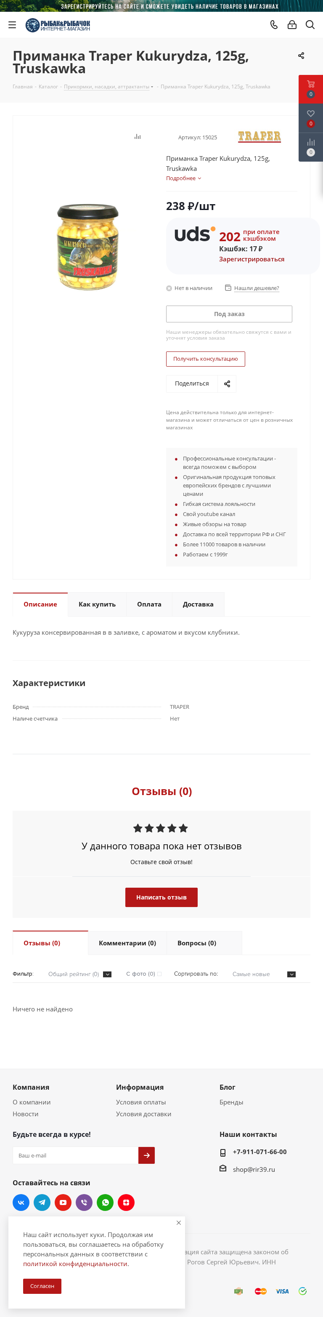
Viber (84, 1202)
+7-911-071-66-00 (260, 1151)
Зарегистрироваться (252, 259)
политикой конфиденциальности (75, 1263)
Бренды (232, 1102)
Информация (140, 1087)
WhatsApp (105, 1202)
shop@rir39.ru (254, 1169)
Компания (31, 1087)
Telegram (42, 1202)
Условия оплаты (141, 1102)
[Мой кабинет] (292, 25)
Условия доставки (144, 1113)
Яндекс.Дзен (126, 1202)
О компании (32, 1102)
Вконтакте (21, 1202)
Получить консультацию (205, 358)
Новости (26, 1113)
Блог (228, 1087)
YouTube (63, 1202)
